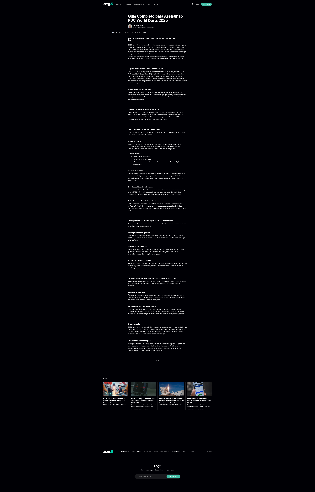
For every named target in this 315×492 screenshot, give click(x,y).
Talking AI (156, 4)
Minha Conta (125, 451)
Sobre (133, 451)
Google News (176, 451)
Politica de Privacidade (144, 451)
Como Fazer (127, 4)
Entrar (197, 4)
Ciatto (210, 451)
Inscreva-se (206, 4)
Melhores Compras (138, 4)
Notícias (118, 4)
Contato (155, 451)
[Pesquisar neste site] (192, 4)
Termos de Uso (164, 451)
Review (149, 4)
